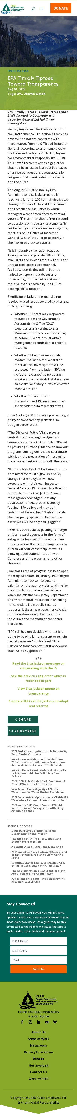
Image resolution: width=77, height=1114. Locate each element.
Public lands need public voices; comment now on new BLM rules (38, 880)
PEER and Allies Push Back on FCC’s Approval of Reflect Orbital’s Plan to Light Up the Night (39, 854)
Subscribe (25, 731)
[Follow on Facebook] (22, 1022)
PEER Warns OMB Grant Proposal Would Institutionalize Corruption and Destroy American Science (37, 808)
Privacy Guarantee (38, 1052)
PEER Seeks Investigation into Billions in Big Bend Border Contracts (39, 753)
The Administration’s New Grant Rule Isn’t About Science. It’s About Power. (38, 872)
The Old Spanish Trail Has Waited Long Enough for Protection (36, 840)
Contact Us (38, 1072)
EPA (19, 94)
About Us (38, 1032)
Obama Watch (34, 94)
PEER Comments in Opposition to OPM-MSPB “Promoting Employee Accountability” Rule (39, 798)
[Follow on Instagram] (30, 1022)
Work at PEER (38, 1079)
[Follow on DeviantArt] (55, 1022)
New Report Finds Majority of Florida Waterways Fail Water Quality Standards (37, 790)
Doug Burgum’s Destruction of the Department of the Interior (33, 832)
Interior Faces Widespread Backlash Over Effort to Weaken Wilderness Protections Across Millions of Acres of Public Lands (38, 762)
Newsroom (38, 1045)
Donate (60, 8)
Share (24, 719)
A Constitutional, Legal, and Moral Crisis (37, 847)
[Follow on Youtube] (46, 1022)
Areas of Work (38, 1039)
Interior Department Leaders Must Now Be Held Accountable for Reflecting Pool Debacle (38, 773)
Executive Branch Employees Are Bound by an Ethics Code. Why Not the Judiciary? (38, 864)
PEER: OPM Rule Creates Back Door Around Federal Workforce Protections (38, 782)
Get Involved (38, 1065)
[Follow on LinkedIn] (38, 1022)
